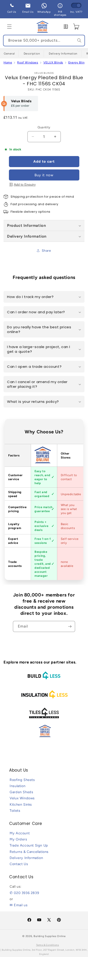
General (9, 53)
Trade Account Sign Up (29, 845)
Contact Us (19, 864)
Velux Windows (22, 798)
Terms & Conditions (47, 944)
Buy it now (44, 175)
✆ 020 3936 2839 (24, 893)
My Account (20, 833)
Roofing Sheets (22, 780)
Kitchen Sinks (21, 804)
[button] (9, 26)
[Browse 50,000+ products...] (79, 40)
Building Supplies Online (50, 936)
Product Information (26, 225)
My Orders (18, 839)
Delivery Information (63, 53)
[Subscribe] (70, 626)
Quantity (44, 127)
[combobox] (44, 40)
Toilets (15, 810)
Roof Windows (27, 62)
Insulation (17, 786)
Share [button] (46, 251)
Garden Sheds (21, 792)
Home (8, 62)
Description (32, 53)
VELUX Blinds (53, 62)
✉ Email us (18, 905)
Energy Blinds (78, 62)
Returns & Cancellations (29, 852)
